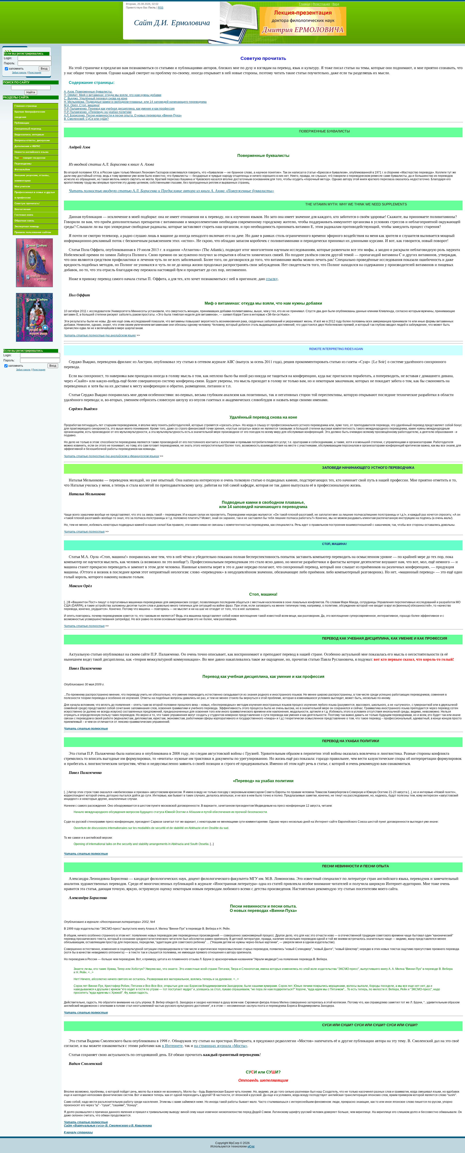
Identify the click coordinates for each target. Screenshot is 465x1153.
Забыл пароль (19, 72)
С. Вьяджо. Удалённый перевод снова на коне (95, 98)
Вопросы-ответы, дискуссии (32, 140)
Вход (335, 4)
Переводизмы (23, 163)
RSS (160, 7)
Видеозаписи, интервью (29, 134)
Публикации (22, 123)
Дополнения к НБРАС (27, 146)
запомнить (16, 68)
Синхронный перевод (28, 128)
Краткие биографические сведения (30, 114)
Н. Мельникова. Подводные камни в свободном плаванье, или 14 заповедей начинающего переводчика (135, 102)
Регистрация (321, 4)
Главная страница (26, 106)
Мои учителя (22, 186)
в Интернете (172, 1045)
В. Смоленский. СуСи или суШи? (86, 119)
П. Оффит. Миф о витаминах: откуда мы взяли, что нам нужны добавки (112, 95)
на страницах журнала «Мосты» (220, 1045)
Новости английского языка (31, 152)
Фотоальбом (22, 169)
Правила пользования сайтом (33, 232)
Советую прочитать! (27, 203)
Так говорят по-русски (30, 157)
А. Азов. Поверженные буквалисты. (88, 91)
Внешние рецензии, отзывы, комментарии (32, 178)
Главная (304, 4)
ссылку (272, 278)
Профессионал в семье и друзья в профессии (35, 195)
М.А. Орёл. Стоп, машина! (82, 105)
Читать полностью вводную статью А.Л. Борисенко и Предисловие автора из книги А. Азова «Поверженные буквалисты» (171, 190)
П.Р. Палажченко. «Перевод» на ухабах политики (98, 112)
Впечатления (23, 209)
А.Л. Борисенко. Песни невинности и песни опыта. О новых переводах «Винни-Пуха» (123, 115)
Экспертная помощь (27, 226)
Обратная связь (24, 220)
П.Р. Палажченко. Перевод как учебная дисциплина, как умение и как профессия (119, 108)
